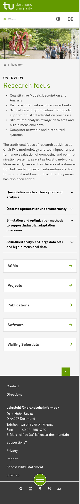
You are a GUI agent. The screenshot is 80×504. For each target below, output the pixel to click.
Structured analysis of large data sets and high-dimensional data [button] (35, 244)
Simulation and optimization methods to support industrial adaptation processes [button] (35, 225)
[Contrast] (58, 19)
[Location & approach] (39, 489)
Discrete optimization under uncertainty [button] (37, 209)
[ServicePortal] (49, 489)
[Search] (21, 489)
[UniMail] (59, 489)
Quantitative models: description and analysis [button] (35, 194)
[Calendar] (30, 489)
